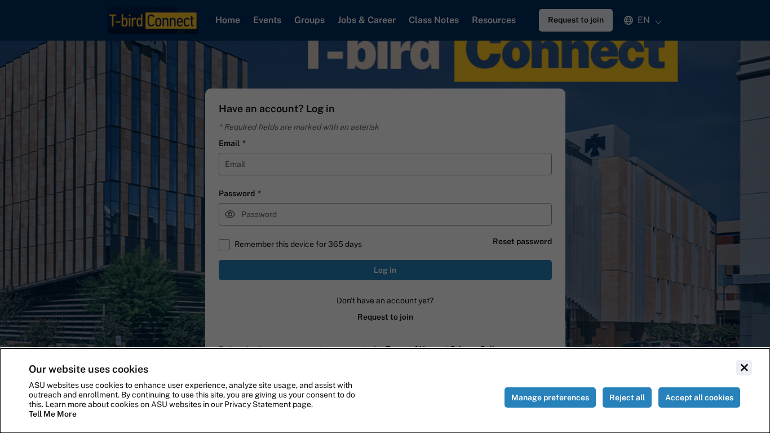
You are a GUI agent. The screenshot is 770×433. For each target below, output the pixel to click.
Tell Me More (53, 413)
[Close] (744, 367)
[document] (385, 390)
